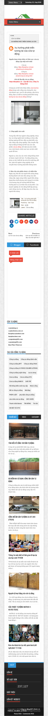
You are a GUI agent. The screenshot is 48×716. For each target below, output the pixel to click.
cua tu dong (32, 372)
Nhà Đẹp (27, 390)
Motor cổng (34, 386)
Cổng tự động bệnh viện (29, 359)
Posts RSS (18, 714)
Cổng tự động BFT (15, 363)
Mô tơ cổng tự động (16, 390)
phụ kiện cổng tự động (26, 394)
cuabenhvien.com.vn (15, 331)
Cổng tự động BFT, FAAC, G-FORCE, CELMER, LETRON (24, 710)
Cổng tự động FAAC (30, 363)
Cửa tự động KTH (26, 377)
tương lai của (13, 97)
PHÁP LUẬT (13, 394)
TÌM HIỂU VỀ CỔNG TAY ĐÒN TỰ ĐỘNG (21, 443)
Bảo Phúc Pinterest (15, 345)
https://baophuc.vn (15, 82)
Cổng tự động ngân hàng (17, 372)
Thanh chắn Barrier (15, 403)
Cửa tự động (15, 38)
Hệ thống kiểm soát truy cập (18, 386)
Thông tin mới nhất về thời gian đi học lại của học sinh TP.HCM (22, 556)
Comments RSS (28, 714)
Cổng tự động (14, 359)
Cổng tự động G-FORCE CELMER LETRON (23, 368)
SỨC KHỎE (30, 399)
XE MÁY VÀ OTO (14, 408)
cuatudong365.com (15, 342)
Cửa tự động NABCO (16, 381)
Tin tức (35, 403)
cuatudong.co (13, 328)
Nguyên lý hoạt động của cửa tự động (21, 593)
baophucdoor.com (14, 336)
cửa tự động (22, 97)
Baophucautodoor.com (16, 333)
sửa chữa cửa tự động (16, 399)
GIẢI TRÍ (28, 381)
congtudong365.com (15, 339)
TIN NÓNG (27, 403)
